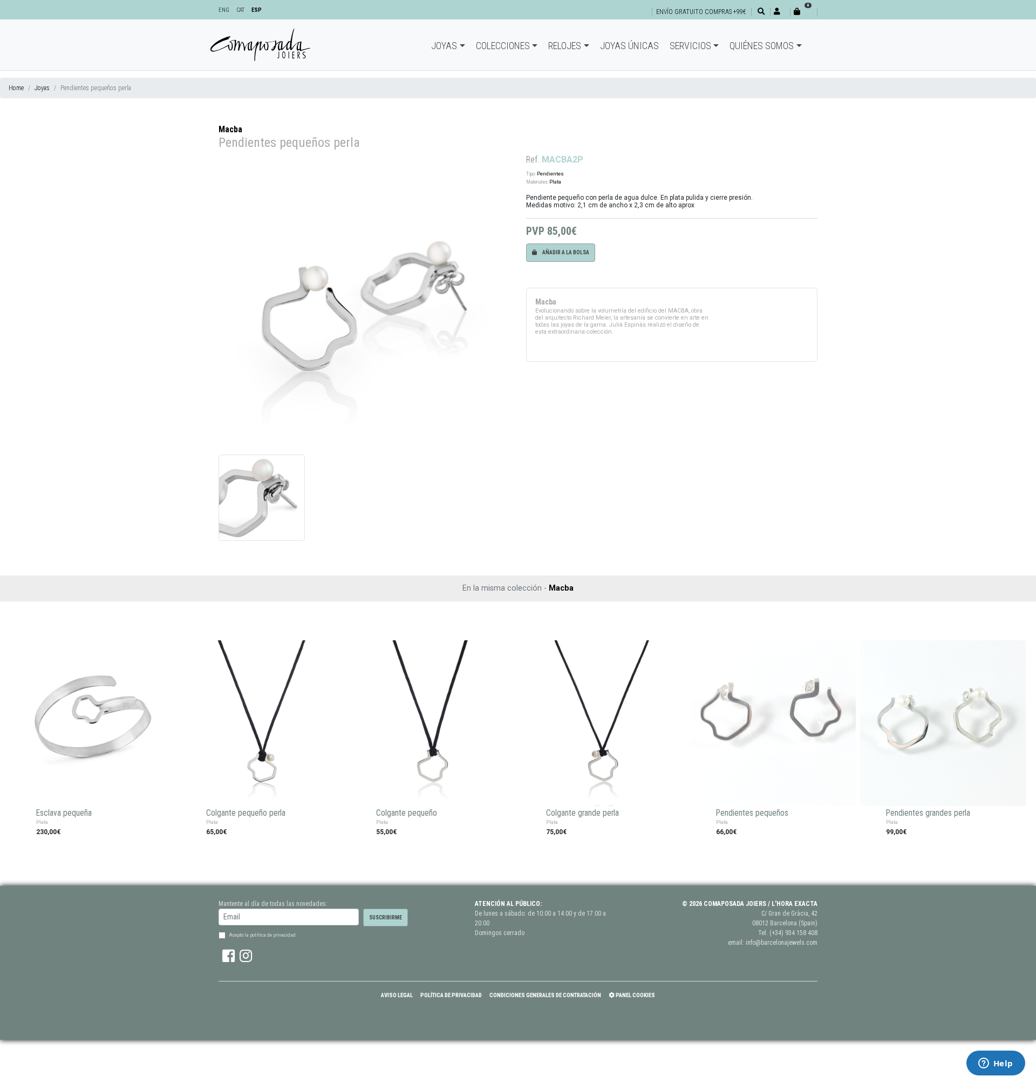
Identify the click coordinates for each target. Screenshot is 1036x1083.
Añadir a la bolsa (565, 252)
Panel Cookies (635, 995)
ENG (224, 9)
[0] (803, 12)
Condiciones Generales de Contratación (545, 995)
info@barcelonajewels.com (781, 942)
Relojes (564, 45)
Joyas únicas (629, 45)
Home (16, 88)
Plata (555, 182)
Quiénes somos (762, 45)
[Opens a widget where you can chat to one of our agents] (995, 1064)
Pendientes (550, 174)
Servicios (690, 45)
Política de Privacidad (451, 995)
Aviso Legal (397, 995)
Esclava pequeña (64, 813)
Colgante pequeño (406, 813)
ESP (256, 9)
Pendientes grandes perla (928, 813)
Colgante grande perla (582, 813)
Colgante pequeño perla (245, 813)
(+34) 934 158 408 (793, 933)
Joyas (444, 45)
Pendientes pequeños (752, 813)
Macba (230, 129)
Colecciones (503, 45)
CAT (240, 9)
